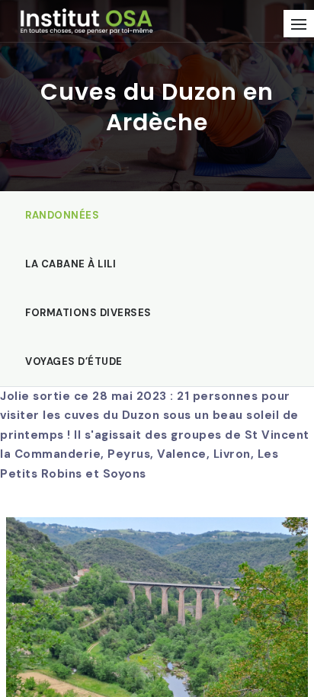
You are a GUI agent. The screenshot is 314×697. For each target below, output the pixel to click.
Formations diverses (88, 312)
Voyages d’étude (74, 361)
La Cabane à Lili (70, 263)
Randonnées (62, 215)
